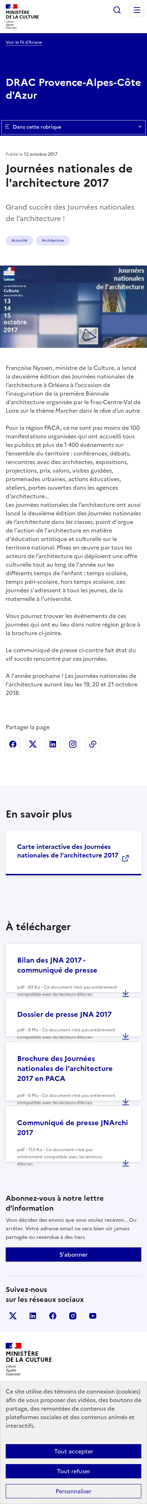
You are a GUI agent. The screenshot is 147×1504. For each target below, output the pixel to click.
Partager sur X (33, 744)
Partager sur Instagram (73, 744)
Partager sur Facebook (13, 744)
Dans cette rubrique (37, 127)
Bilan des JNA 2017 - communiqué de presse (57, 965)
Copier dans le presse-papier (93, 744)
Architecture (53, 240)
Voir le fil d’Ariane (24, 42)
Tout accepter (73, 1451)
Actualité (19, 240)
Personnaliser (73, 1491)
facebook (53, 1316)
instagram (73, 1316)
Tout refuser (73, 1471)
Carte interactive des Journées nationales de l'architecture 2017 (67, 851)
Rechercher (117, 10)
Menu (137, 10)
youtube (93, 1316)
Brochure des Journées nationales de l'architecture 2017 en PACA (65, 1068)
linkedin (33, 1316)
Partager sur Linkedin (53, 744)
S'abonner (73, 1254)
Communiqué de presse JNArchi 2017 (72, 1127)
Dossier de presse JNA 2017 (64, 1014)
